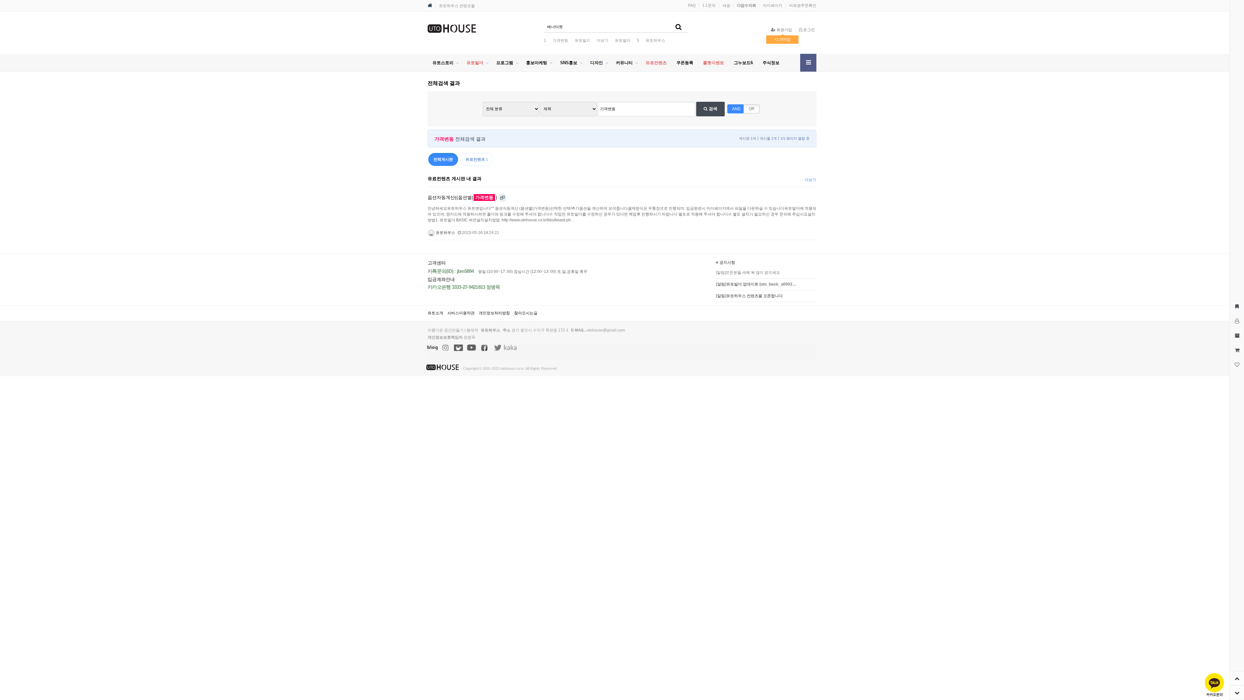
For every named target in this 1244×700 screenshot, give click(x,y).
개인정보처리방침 (494, 313)
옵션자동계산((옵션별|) (462, 197)
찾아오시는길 (525, 313)
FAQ (692, 5)
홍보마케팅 (536, 62)
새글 (726, 5)
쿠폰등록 (684, 62)
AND (736, 109)
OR (751, 109)
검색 (712, 108)
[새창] (502, 197)
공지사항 (727, 262)
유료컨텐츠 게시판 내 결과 (454, 178)
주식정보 (771, 62)
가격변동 (560, 40)
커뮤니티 (624, 62)
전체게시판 (443, 159)
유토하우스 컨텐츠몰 (457, 6)
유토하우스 (655, 40)
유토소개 (435, 313)
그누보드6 (743, 62)
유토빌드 (582, 40)
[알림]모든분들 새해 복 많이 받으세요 (748, 272)
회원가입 (784, 30)
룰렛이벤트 (713, 62)
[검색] (678, 27)
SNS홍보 (568, 62)
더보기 (602, 40)
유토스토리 (443, 62)
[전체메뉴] (808, 63)
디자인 (596, 62)
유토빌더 (622, 40)
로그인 (808, 30)
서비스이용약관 (461, 313)
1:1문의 (709, 5)
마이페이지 (772, 5)
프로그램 (504, 62)
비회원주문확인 (802, 5)
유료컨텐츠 (656, 62)
